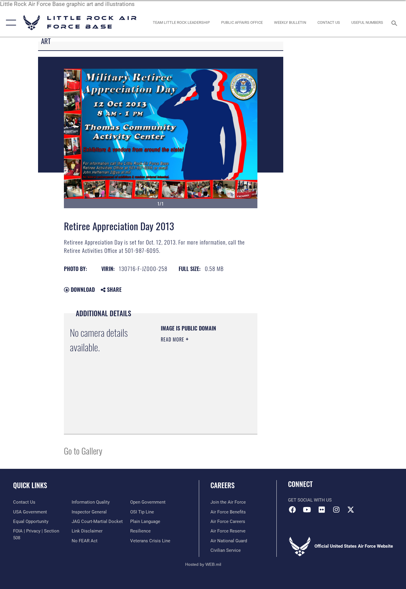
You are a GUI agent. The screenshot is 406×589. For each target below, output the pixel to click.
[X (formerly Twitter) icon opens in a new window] (350, 509)
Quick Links (30, 485)
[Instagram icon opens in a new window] (336, 509)
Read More (173, 339)
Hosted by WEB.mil (203, 564)
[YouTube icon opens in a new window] (307, 509)
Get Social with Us (310, 500)
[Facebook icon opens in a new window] (292, 509)
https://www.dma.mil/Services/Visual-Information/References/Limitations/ (197, 414)
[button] (9, 23)
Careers (222, 485)
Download (82, 289)
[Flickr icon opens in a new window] (321, 509)
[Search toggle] (395, 22)
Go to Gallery (83, 450)
